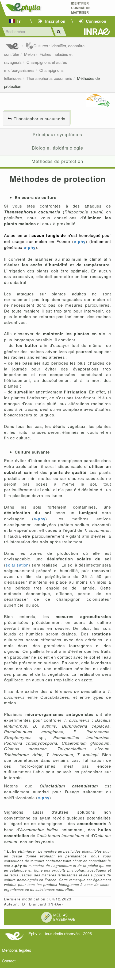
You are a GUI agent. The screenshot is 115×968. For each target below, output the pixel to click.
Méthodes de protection (57, 161)
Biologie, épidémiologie (57, 148)
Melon (29, 54)
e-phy (80, 241)
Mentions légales (16, 950)
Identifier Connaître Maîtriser (80, 8)
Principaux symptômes (57, 134)
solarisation (17, 565)
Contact (9, 960)
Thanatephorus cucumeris (49, 78)
